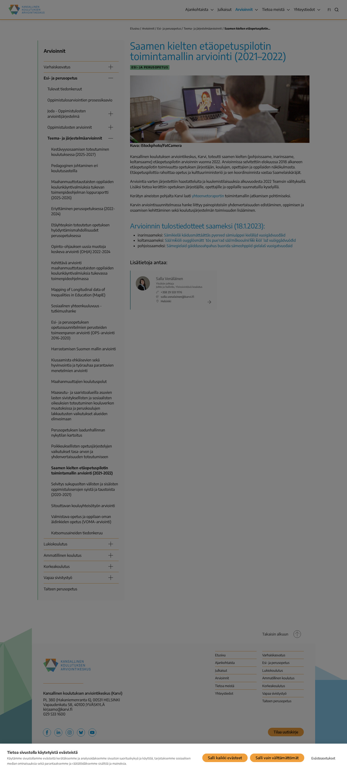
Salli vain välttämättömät (277, 757)
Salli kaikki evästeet (225, 757)
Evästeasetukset (323, 758)
